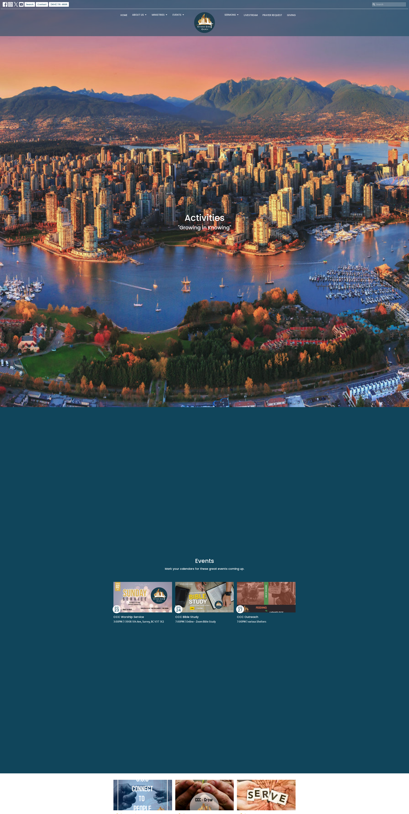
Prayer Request (272, 15)
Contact (41, 4)
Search (29, 4)
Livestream (251, 15)
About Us (138, 14)
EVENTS (177, 14)
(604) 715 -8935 (58, 4)
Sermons (230, 14)
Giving (291, 15)
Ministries (158, 14)
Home (123, 15)
